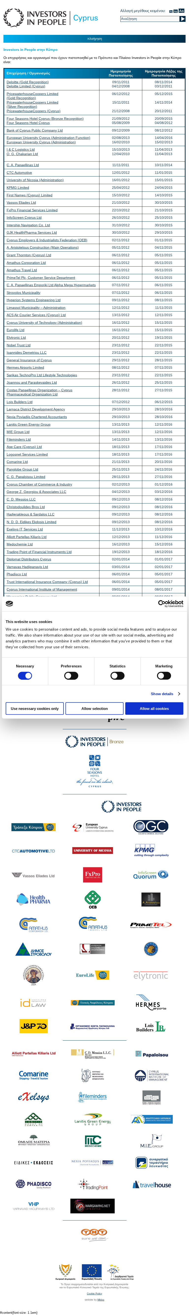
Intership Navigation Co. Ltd (28, 225)
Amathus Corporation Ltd (26, 263)
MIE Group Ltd (18, 432)
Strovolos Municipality (23, 293)
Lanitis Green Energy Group (28, 424)
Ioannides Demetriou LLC (27, 352)
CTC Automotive (19, 173)
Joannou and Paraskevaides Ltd (32, 382)
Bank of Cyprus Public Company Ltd (35, 130)
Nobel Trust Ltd (19, 345)
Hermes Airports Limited (25, 367)
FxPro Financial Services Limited (32, 210)
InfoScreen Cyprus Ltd (24, 217)
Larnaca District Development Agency (36, 409)
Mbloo (100, 1299)
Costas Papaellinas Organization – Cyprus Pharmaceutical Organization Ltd (39, 392)
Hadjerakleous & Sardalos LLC (30, 514)
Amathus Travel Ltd (22, 270)
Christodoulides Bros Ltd (26, 507)
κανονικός (171, 11)
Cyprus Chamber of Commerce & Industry (39, 484)
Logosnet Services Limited (27, 454)
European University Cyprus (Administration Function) (48, 138)
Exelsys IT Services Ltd (25, 529)
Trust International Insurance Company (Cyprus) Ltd (47, 582)
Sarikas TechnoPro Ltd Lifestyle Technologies (42, 375)
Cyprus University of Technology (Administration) (44, 323)
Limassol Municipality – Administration (36, 308)
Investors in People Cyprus (50, 18)
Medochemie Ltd (20, 544)
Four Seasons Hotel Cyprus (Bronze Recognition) (45, 119)
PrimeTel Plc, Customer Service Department (41, 278)
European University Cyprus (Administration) (41, 142)
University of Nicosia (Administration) (35, 180)
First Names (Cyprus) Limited (29, 195)
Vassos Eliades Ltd (21, 202)
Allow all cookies (154, 708)
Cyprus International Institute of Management (42, 589)
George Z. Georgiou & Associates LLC (36, 492)
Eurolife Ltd (15, 330)
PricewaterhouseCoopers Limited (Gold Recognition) (32, 96)
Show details (162, 693)
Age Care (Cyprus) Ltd (24, 447)
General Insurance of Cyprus (29, 360)
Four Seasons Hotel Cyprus (28, 123)
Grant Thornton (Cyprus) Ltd (29, 255)
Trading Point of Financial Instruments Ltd (39, 552)
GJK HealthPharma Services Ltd (32, 232)
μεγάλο (181, 11)
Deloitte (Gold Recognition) (28, 82)
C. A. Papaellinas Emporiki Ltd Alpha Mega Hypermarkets (51, 285)
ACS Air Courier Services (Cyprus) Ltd (36, 315)
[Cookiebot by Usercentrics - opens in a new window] (161, 603)
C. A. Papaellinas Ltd (23, 165)
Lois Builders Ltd (19, 402)
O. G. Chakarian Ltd (22, 154)
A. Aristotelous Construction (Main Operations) (43, 247)
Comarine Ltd (17, 462)
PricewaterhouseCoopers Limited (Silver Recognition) (32, 104)
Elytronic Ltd (16, 337)
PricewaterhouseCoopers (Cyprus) (34, 111)
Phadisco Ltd (17, 574)
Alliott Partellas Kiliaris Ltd (27, 537)
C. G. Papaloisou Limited (26, 477)
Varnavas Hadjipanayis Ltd (27, 567)
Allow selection (94, 708)
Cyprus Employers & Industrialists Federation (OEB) (47, 240)
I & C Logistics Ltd (21, 149)
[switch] (71, 675)
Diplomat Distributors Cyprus (29, 559)
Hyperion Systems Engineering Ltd (34, 300)
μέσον (175, 11)
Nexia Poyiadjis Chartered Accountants (37, 417)
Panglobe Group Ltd (22, 469)
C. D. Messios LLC (21, 499)
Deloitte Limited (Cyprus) (26, 86)
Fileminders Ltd (19, 439)
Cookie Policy (94, 1293)
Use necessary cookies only (35, 708)
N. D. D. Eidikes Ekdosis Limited (31, 522)
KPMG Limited (18, 188)
